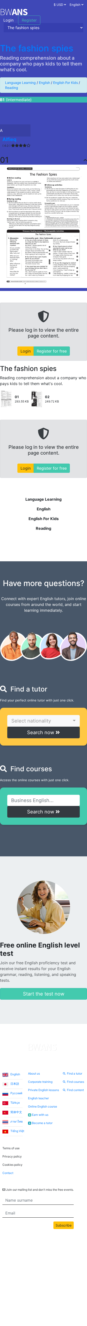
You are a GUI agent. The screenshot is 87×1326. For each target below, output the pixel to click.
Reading (11, 88)
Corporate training (40, 1082)
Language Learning (20, 82)
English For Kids (65, 82)
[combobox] (43, 721)
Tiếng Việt (17, 1131)
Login (8, 20)
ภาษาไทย (16, 1121)
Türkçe (15, 1102)
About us (34, 1073)
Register (29, 20)
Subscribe (64, 1225)
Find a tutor (74, 1073)
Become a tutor (40, 1123)
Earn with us (38, 1115)
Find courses (75, 1082)
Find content (75, 1090)
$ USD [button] (59, 5)
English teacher (38, 1098)
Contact (7, 1173)
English (44, 82)
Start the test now (43, 994)
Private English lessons (43, 1090)
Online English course (42, 1106)
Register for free (52, 351)
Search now (41, 732)
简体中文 (16, 1112)
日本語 (14, 1083)
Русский (16, 1093)
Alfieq (9, 139)
